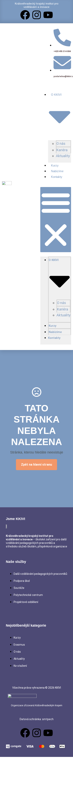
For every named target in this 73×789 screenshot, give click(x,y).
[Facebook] (25, 15)
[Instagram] (36, 15)
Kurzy (55, 165)
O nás (60, 143)
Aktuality (63, 156)
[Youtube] (48, 15)
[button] (55, 219)
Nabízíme (57, 171)
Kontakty (56, 176)
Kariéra (62, 150)
